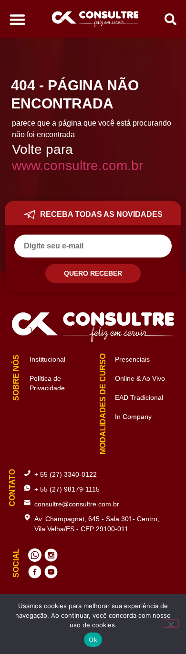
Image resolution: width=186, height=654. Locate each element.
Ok (93, 639)
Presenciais (132, 359)
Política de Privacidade (41, 383)
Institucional (41, 359)
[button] (17, 19)
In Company (133, 416)
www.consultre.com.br (77, 165)
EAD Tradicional (139, 397)
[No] (171, 623)
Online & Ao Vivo (140, 378)
